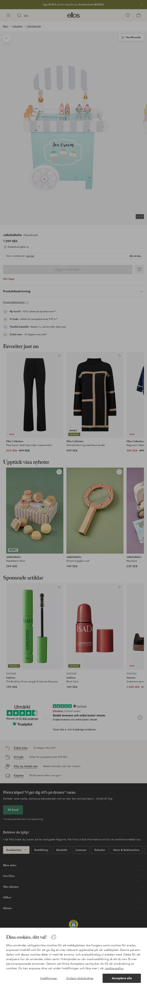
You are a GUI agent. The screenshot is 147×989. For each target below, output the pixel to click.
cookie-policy (114, 968)
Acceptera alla (122, 978)
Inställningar (48, 978)
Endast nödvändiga (79, 978)
